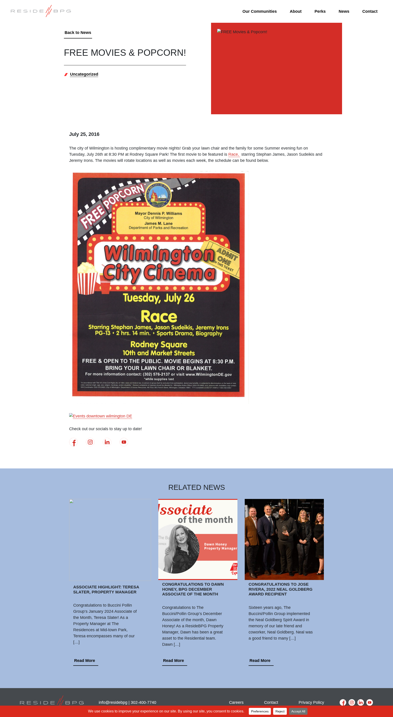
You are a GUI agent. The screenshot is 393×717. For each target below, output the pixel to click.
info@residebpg (113, 702)
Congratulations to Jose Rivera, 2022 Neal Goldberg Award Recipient (280, 589)
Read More (84, 660)
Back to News (78, 32)
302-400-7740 (143, 702)
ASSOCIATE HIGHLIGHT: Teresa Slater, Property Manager (106, 589)
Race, (234, 154)
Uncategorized (84, 74)
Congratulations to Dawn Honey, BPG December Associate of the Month (193, 589)
